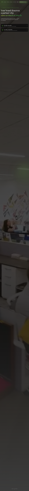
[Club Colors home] (3, 2)
